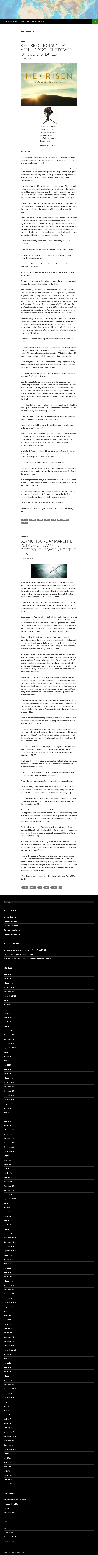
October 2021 (9, 1194)
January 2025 (9, 1030)
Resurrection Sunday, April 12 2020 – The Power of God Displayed (46, 49)
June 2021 (7, 1212)
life (53, 520)
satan (54, 887)
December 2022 (10, 1138)
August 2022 (8, 1156)
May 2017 (7, 1415)
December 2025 (10, 992)
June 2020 (7, 1264)
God (40, 520)
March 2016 (8, 1475)
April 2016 (7, 1471)
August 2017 (8, 1402)
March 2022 (8, 1173)
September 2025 (10, 996)
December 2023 (10, 1087)
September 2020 (10, 1251)
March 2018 (8, 1372)
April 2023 (7, 1121)
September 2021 (10, 1199)
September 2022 (10, 1151)
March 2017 (8, 1423)
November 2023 (10, 1091)
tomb (25, 523)
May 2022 (7, 1164)
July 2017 (7, 1406)
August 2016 (8, 1454)
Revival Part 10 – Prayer (25, 954)
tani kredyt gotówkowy (12, 950)
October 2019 (9, 1298)
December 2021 (10, 1186)
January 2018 (9, 1380)
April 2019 (7, 1320)
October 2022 (9, 1147)
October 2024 (9, 1043)
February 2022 (9, 1177)
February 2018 (9, 1376)
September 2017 (10, 1397)
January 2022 (9, 1182)
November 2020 (10, 1242)
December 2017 (10, 1384)
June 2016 (7, 1462)
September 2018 (10, 1350)
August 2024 (8, 1052)
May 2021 (7, 1216)
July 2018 (7, 1354)
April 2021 (7, 1220)
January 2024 (9, 1082)
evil (40, 887)
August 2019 (8, 1307)
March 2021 (8, 1225)
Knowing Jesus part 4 (12, 934)
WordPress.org (9, 1541)
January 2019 (9, 1333)
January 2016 (9, 1484)
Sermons (24, 41)
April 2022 (7, 1169)
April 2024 (7, 1069)
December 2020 (10, 1238)
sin (61, 887)
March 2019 (8, 1324)
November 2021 (10, 1190)
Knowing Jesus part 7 (12, 921)
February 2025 (9, 1026)
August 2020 (8, 1255)
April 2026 (7, 974)
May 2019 (7, 1315)
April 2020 (7, 1272)
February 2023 (9, 1130)
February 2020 (9, 1281)
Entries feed (8, 1532)
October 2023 (9, 1095)
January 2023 (9, 1134)
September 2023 (10, 1099)
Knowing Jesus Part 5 (12, 930)
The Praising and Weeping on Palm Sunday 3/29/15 (32, 959)
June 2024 (7, 1061)
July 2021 (7, 1207)
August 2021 (8, 1203)
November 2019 (10, 1294)
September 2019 (10, 1302)
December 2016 (10, 1436)
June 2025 (7, 1009)
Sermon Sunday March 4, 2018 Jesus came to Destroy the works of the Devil (48, 547)
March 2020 (8, 1277)
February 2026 (9, 983)
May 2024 (7, 1065)
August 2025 (8, 1000)
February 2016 (9, 1479)
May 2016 (7, 1467)
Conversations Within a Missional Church (24, 21)
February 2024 (9, 1078)
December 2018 (10, 1337)
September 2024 (10, 1048)
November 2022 (10, 1143)
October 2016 (9, 1445)
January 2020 (9, 1285)
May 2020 (7, 1268)
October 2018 (9, 1346)
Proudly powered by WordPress (14, 1552)
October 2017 (9, 1393)
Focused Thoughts (11, 1504)
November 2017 (10, 1389)
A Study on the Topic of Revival (15, 1500)
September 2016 (10, 1449)
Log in (6, 1528)
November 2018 (10, 1341)
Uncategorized (9, 1512)
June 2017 (7, 1410)
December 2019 (10, 1289)
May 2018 (7, 1363)
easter (32, 520)
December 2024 (10, 1035)
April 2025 (7, 1017)
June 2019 (7, 1311)
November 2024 (10, 1039)
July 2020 (7, 1259)
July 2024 (7, 1056)
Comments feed (10, 1537)
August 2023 (8, 1104)
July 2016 (7, 1458)
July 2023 (7, 1108)
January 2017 (9, 1432)
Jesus (47, 520)
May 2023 (7, 1117)
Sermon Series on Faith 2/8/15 (35, 950)
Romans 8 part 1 (10, 917)
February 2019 (9, 1328)
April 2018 (7, 1367)
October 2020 (9, 1246)
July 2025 (7, 1004)
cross (25, 520)
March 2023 (8, 1125)
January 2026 (9, 987)
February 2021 (9, 1229)
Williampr (7, 959)
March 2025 (8, 1022)
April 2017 (7, 1419)
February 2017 (9, 1428)
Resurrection (63, 520)
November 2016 (10, 1441)
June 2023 (7, 1112)
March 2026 (8, 979)
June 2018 (7, 1359)
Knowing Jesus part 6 (12, 926)
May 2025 (7, 1013)
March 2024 (8, 1074)
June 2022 (7, 1160)
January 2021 (9, 1233)
